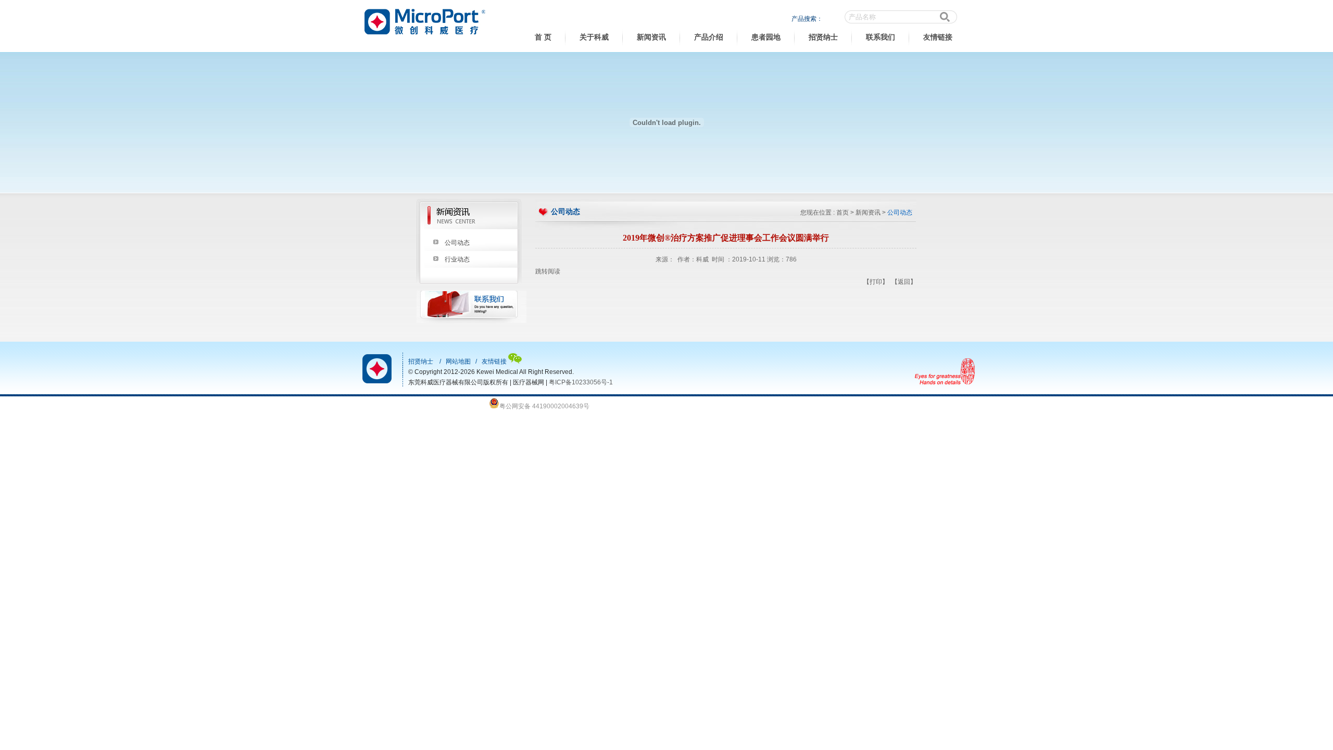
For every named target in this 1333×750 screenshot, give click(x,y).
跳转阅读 (547, 271)
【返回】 (903, 281)
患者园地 (766, 37)
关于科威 (594, 37)
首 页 (543, 37)
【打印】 (875, 281)
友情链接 (937, 37)
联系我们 (880, 37)
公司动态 (457, 242)
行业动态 (457, 259)
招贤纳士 (823, 37)
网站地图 (458, 361)
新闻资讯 (651, 37)
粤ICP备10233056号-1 (581, 382)
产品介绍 (708, 37)
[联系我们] (471, 320)
